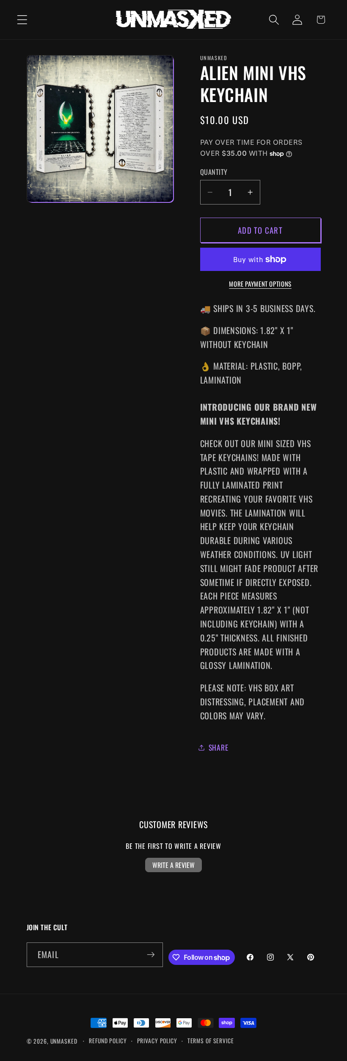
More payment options (260, 283)
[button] (22, 19)
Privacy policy (157, 1040)
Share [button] (219, 747)
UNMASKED (63, 1041)
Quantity (214, 172)
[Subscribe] (150, 954)
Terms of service (210, 1040)
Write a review (173, 865)
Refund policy (108, 1040)
